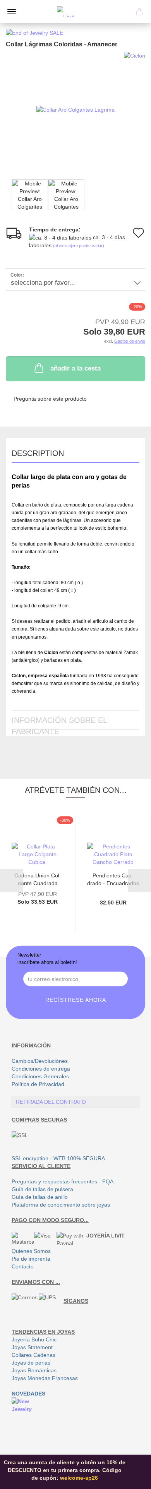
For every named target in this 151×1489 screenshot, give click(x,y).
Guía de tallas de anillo (40, 1197)
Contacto (23, 1266)
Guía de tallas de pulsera (42, 1189)
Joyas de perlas (31, 1363)
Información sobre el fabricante (59, 723)
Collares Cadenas (33, 1355)
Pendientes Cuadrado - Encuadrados (113, 878)
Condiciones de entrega (41, 1069)
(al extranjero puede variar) (78, 245)
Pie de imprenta (31, 1259)
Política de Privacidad (38, 1084)
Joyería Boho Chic (34, 1339)
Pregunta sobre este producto (50, 399)
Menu (11, 11)
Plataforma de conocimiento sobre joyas (61, 1205)
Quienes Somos (31, 1251)
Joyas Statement (32, 1347)
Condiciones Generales (40, 1076)
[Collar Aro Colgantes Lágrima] (75, 109)
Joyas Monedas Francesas (45, 1378)
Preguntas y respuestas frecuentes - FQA (62, 1181)
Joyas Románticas (34, 1370)
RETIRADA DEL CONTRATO (51, 1102)
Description (38, 453)
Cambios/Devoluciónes (40, 1061)
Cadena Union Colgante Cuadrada (37, 878)
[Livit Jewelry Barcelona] (75, 11)
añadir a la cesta (75, 368)
